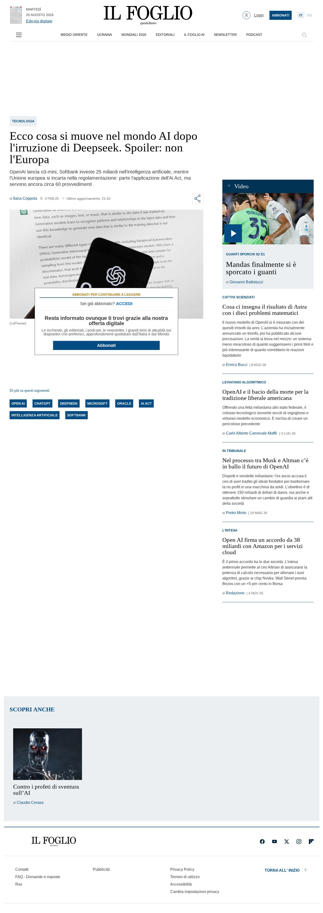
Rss (18, 884)
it (300, 15)
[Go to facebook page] (262, 841)
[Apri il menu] (18, 34)
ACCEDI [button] (124, 303)
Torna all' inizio (282, 870)
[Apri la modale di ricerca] (304, 34)
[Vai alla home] (148, 15)
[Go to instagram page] (298, 841)
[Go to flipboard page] (311, 841)
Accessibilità (181, 884)
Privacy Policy (182, 869)
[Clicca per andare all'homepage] (54, 841)
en (309, 15)
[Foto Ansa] (267, 218)
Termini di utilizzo (185, 877)
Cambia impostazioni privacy (194, 892)
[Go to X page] (286, 841)
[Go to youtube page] (274, 841)
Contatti (21, 869)
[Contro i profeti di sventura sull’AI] (47, 754)
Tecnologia (23, 121)
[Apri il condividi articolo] (197, 198)
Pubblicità (101, 869)
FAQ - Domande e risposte (37, 877)
